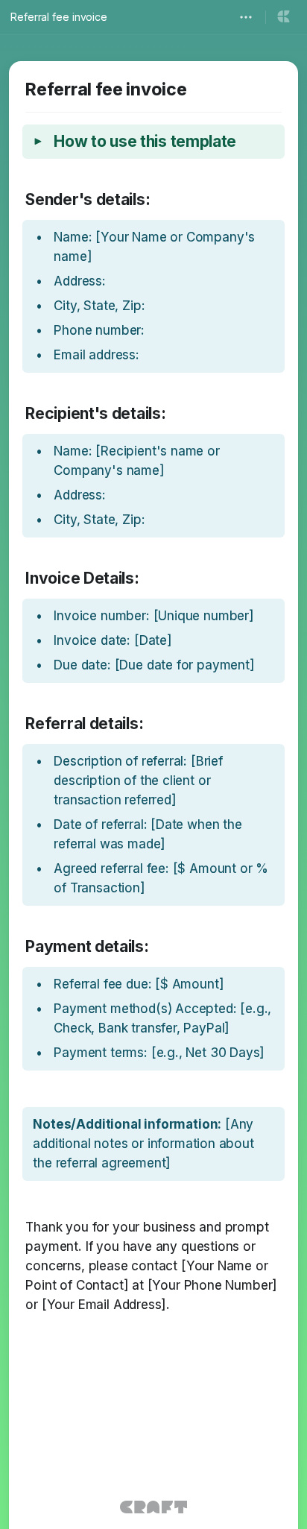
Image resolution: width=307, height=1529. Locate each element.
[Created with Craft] (153, 1507)
